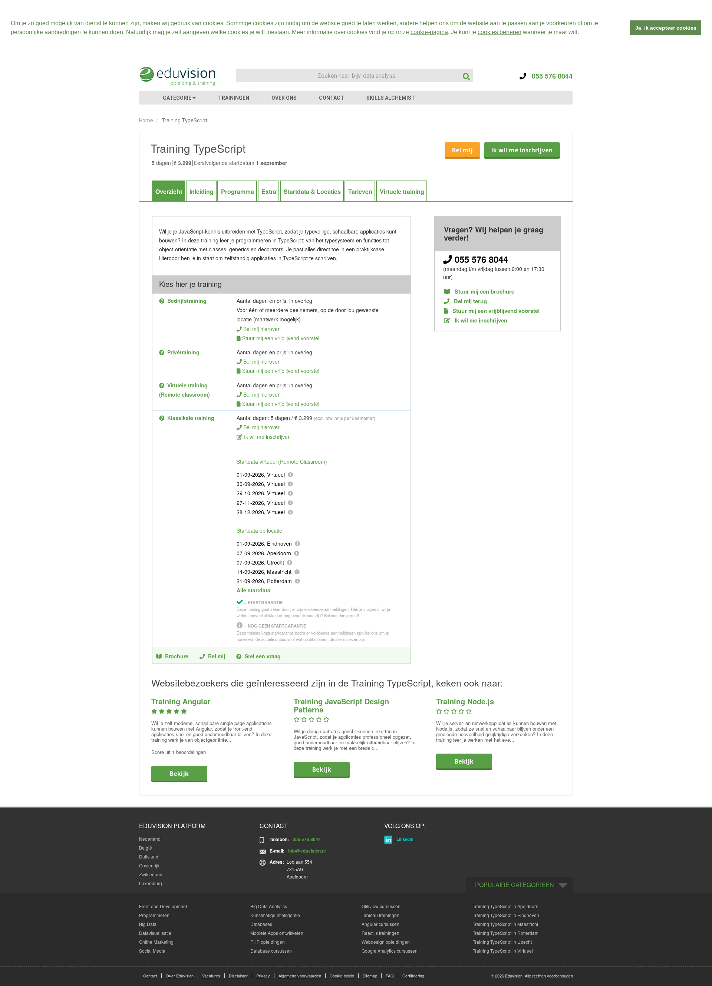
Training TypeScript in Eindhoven (506, 915)
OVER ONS (284, 98)
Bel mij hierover (261, 328)
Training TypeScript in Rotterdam (505, 933)
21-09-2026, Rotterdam (264, 581)
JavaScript (191, 231)
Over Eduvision (180, 975)
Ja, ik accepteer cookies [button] (665, 28)
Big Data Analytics (268, 906)
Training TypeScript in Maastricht (505, 924)
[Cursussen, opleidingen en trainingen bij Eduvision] (177, 76)
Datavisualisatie (155, 933)
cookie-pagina (429, 32)
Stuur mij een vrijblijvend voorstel (280, 338)
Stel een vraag (263, 656)
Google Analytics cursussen (390, 950)
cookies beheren (499, 32)
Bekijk (179, 774)
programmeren (253, 240)
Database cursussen (271, 950)
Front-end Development (163, 906)
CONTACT (331, 98)
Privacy (263, 975)
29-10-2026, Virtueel (261, 493)
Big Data (147, 924)
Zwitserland (150, 874)
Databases (261, 924)
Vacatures (211, 975)
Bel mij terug (469, 301)
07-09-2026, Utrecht (260, 562)
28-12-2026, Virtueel (261, 512)
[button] (581, 33)
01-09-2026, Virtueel (261, 474)
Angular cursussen (380, 924)
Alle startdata (253, 590)
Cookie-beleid (342, 975)
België (145, 847)
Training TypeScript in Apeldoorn (505, 906)
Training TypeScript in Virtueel (503, 950)
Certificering (413, 975)
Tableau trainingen (380, 915)
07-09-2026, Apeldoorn (264, 553)
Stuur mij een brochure (483, 291)
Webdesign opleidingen (386, 942)
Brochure (176, 656)
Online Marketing (156, 942)
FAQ (390, 975)
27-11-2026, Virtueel (261, 502)
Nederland (150, 839)
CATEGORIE (177, 98)
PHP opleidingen (267, 942)
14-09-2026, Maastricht (264, 571)
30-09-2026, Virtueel (261, 483)
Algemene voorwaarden (299, 975)
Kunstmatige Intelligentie (275, 915)
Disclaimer (238, 975)
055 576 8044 (549, 76)
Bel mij (462, 150)
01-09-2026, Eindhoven (264, 543)
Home (146, 120)
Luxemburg (150, 883)
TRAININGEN (233, 98)
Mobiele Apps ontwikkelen (276, 933)
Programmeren (154, 915)
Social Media (152, 950)
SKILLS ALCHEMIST (390, 98)
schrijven (325, 258)
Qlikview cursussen (381, 906)
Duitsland (148, 856)
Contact (150, 975)
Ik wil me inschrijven (522, 150)
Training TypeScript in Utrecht (502, 942)
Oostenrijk (149, 865)
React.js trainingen (380, 933)
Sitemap (370, 975)
